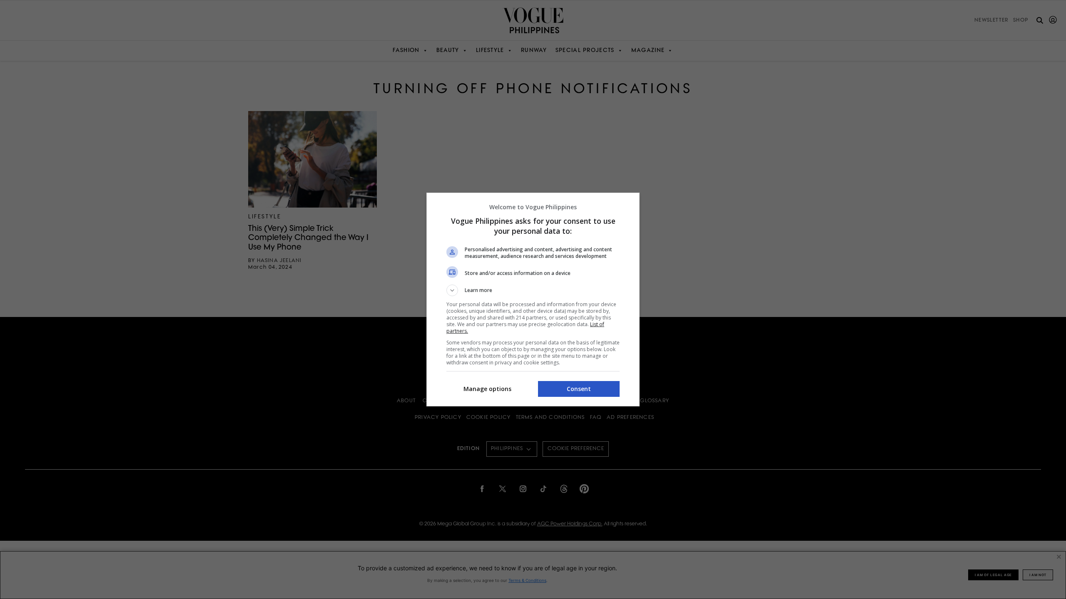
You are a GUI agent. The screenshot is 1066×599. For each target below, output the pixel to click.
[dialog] (533, 299)
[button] (533, 290)
